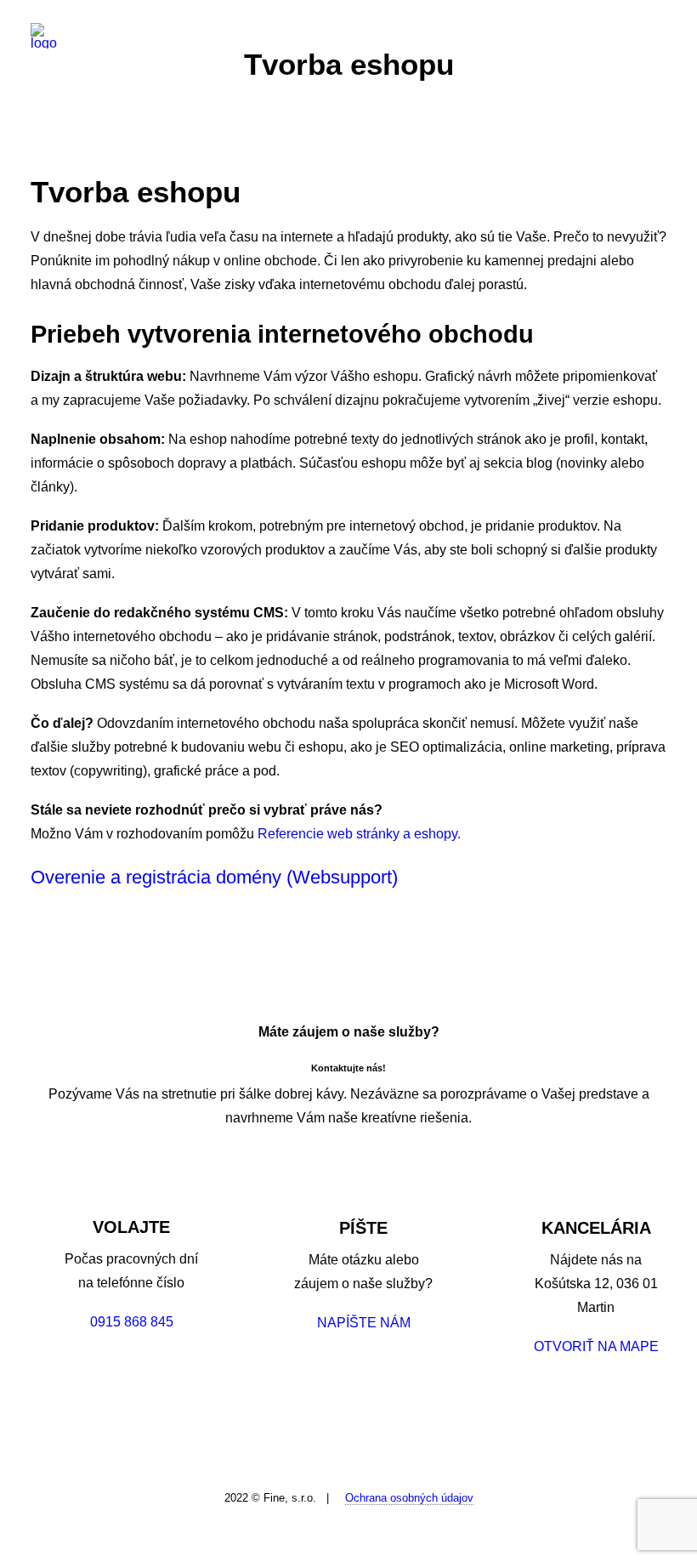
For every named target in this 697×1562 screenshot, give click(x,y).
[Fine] (44, 35)
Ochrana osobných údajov (409, 1497)
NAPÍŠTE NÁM (364, 1322)
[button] (658, 35)
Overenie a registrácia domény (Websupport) (214, 877)
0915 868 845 (131, 1322)
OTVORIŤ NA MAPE (596, 1346)
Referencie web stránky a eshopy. (359, 833)
